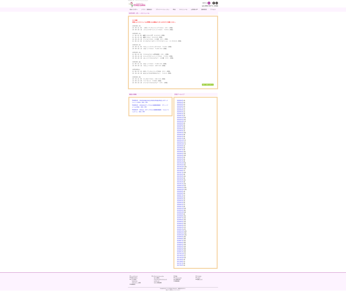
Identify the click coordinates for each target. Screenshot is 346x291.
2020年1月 (180, 206)
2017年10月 (180, 257)
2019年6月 (180, 219)
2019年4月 (180, 223)
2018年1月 (180, 252)
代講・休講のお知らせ (207, 84)
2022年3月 (180, 157)
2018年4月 (180, 246)
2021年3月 (180, 180)
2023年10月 (180, 121)
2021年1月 (180, 183)
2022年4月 (180, 155)
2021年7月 (180, 172)
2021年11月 (180, 165)
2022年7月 (180, 149)
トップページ (134, 276)
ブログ (198, 277)
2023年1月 (180, 138)
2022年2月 (180, 159)
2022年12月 (180, 140)
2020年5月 (180, 199)
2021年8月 (180, 170)
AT (167, 288)
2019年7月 (180, 218)
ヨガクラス (134, 281)
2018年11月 (180, 233)
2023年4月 (180, 132)
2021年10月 (180, 166)
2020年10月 (180, 189)
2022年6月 (180, 151)
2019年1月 (180, 229)
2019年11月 (180, 210)
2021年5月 (180, 176)
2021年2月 (180, 182)
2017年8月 (180, 261)
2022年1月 (180, 161)
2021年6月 (180, 174)
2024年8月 (180, 106)
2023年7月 (180, 127)
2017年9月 (180, 259)
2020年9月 (180, 191)
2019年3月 (180, 225)
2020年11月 (180, 187)
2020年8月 (180, 193)
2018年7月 (180, 240)
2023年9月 (180, 123)
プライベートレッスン (158, 276)
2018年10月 (180, 235)
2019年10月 (180, 212)
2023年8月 (180, 125)
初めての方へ (134, 277)
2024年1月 (180, 115)
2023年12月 (180, 117)
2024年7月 (180, 108)
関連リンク (199, 279)
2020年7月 (180, 195)
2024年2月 (180, 113)
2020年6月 (180, 197)
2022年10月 (180, 144)
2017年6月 (180, 265)
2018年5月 (180, 244)
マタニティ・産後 (136, 282)
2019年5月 (180, 221)
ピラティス (156, 281)
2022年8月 (180, 147)
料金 (176, 276)
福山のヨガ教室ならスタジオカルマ (173, 289)
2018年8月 (180, 238)
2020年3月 (180, 202)
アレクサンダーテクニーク (160, 279)
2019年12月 (180, 208)
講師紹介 (133, 284)
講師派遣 (177, 281)
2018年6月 (180, 242)
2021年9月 (180, 168)
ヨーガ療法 (156, 277)
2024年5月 (180, 110)
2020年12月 (180, 185)
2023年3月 (180, 134)
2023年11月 (180, 119)
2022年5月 (180, 153)
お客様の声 (177, 279)
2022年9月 (180, 146)
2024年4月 (180, 112)
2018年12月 (180, 231)
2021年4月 (180, 178)
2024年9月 (180, 104)
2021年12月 (180, 163)
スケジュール (178, 277)
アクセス (199, 276)
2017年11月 (180, 255)
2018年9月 (180, 236)
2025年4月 (180, 102)
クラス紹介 (134, 279)
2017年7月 (180, 263)
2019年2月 (180, 227)
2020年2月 (180, 204)
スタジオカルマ (145, 0)
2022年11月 (180, 142)
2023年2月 (180, 136)
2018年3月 (180, 248)
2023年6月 (180, 129)
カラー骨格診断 (158, 282)
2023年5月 (180, 130)
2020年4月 (180, 200)
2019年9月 (180, 214)
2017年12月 (180, 253)
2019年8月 (180, 216)
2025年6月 (180, 100)
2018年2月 (180, 250)
